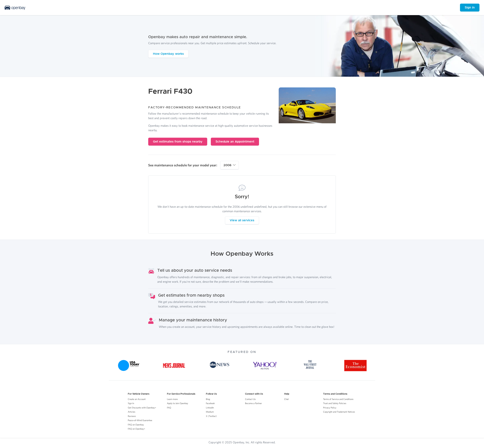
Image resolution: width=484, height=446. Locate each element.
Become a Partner (253, 403)
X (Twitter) (211, 416)
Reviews (132, 416)
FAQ (169, 407)
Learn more (172, 399)
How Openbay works (168, 53)
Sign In (470, 7)
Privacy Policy (329, 407)
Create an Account (137, 399)
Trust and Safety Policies (334, 403)
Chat (286, 399)
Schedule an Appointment (235, 141)
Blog (208, 399)
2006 (227, 165)
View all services (242, 220)
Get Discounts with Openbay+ (142, 407)
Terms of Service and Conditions (338, 399)
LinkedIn (210, 407)
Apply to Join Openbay (177, 403)
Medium (210, 412)
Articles (131, 412)
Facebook (210, 403)
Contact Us (250, 399)
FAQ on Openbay (136, 424)
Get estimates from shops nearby (177, 141)
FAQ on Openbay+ (136, 428)
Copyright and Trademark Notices (339, 412)
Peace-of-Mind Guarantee (140, 420)
